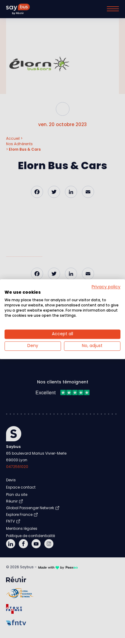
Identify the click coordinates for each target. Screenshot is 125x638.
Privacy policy (106, 287)
